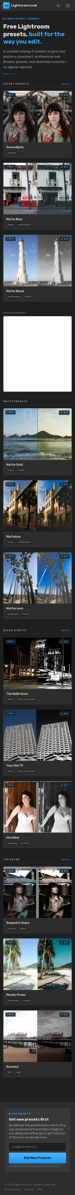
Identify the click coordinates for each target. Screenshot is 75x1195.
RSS (40, 1189)
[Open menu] (68, 6)
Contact (29, 1189)
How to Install (12, 1189)
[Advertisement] (37, 354)
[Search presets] (58, 6)
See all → (66, 83)
